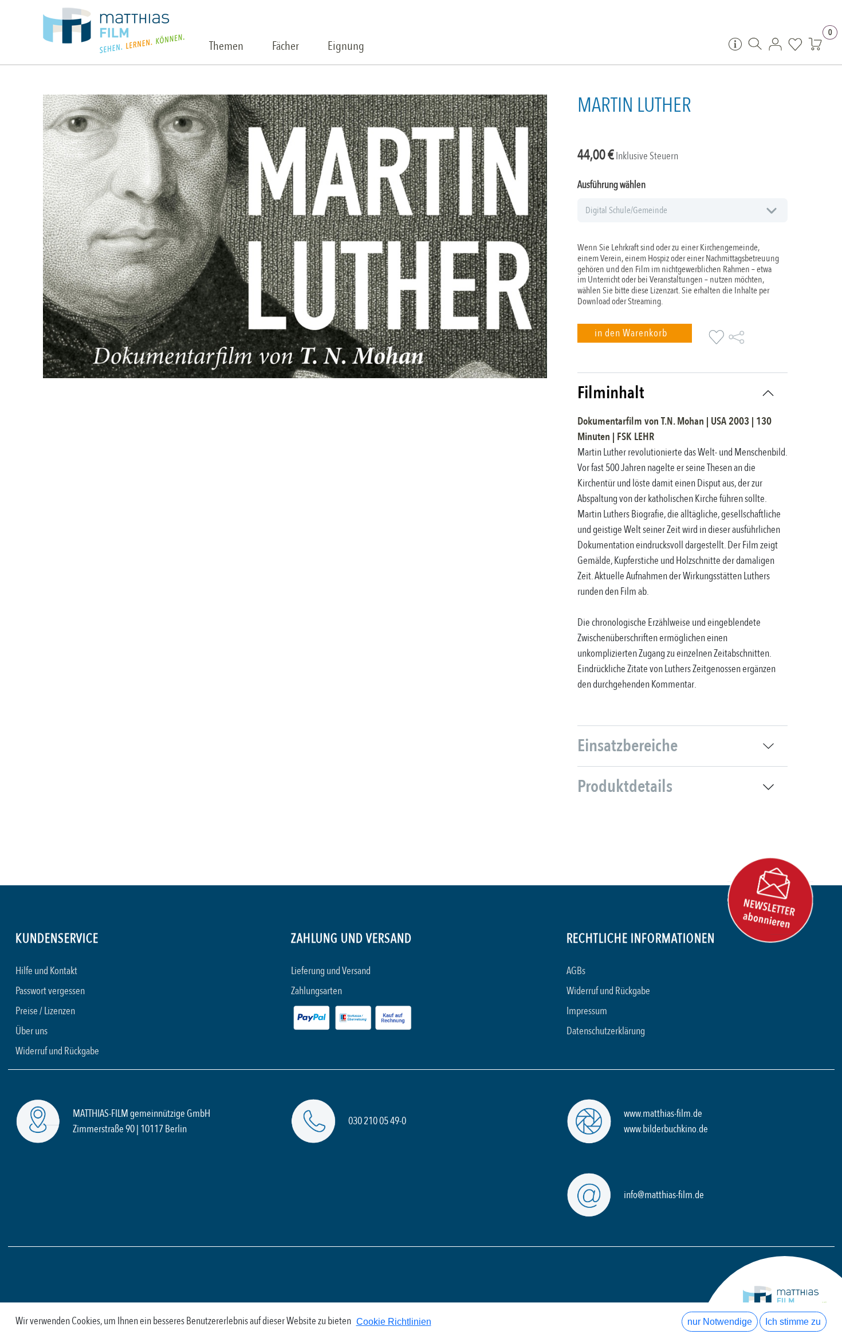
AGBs (575, 971)
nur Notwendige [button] (719, 1322)
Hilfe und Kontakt (46, 971)
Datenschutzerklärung (605, 1031)
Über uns (31, 1031)
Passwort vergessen (50, 991)
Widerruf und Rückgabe (57, 1051)
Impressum (586, 1011)
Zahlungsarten (316, 991)
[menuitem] (226, 47)
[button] (635, 333)
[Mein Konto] (775, 43)
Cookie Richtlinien (393, 1322)
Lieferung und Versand (331, 971)
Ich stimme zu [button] (793, 1322)
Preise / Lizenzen (45, 1011)
